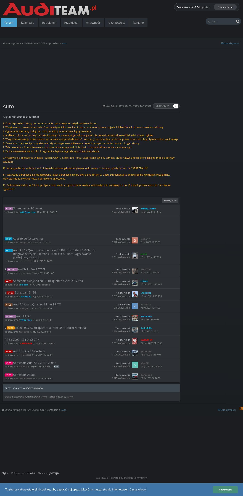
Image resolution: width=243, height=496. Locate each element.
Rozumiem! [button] (225, 489)
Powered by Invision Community (128, 477)
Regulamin (49, 23)
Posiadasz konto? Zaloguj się (193, 7)
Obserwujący (162, 105)
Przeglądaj (71, 23)
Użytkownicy (116, 23)
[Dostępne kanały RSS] (241, 408)
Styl (4, 473)
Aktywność (93, 23)
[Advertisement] (91, 75)
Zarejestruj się (225, 7)
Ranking (138, 23)
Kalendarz (27, 23)
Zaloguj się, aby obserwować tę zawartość (128, 105)
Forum (8, 23)
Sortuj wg (169, 200)
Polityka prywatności (23, 473)
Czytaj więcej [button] (138, 489)
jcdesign (54, 473)
